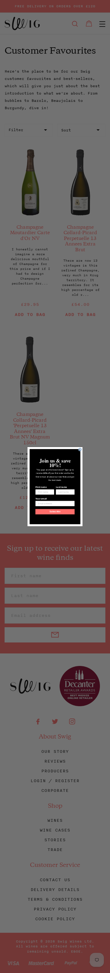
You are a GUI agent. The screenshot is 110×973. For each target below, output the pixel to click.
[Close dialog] (80, 449)
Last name (61, 487)
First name (41, 487)
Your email (41, 498)
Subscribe (55, 511)
